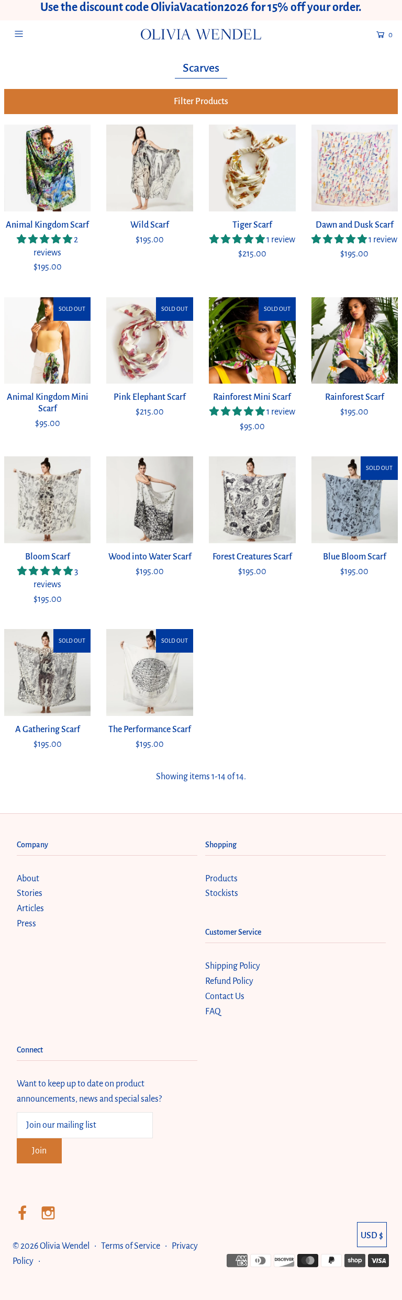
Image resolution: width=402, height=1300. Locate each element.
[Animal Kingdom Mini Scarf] (47, 340)
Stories (29, 893)
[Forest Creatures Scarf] (252, 499)
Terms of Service (130, 1246)
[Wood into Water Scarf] (149, 499)
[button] (201, 101)
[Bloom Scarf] (47, 499)
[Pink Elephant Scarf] (149, 340)
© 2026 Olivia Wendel (52, 1246)
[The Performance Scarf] (149, 672)
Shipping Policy (232, 966)
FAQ (213, 1011)
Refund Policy (229, 981)
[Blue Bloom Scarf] (354, 499)
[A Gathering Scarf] (47, 672)
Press (26, 923)
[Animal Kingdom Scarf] (47, 168)
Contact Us (224, 996)
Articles (30, 908)
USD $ (372, 1235)
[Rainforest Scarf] (354, 340)
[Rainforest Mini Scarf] (252, 340)
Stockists (221, 893)
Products (221, 878)
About (28, 878)
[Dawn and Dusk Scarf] (354, 168)
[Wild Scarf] (149, 168)
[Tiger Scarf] (252, 168)
